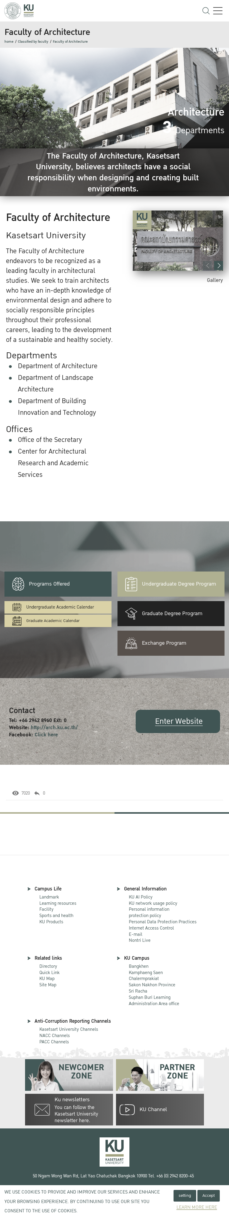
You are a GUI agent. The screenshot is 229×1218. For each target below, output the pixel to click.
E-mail (135, 934)
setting (185, 1195)
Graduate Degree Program (172, 613)
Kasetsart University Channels (68, 1029)
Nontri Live (140, 940)
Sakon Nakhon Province (152, 982)
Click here (46, 734)
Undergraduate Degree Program (179, 584)
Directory (48, 966)
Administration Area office (154, 1000)
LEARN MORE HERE (197, 1207)
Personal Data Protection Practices (162, 921)
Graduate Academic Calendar (53, 620)
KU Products (51, 921)
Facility (46, 909)
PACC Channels (54, 1041)
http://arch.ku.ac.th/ (54, 727)
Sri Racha (138, 991)
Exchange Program (164, 643)
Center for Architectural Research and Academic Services (53, 463)
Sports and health (56, 915)
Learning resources (57, 903)
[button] (218, 265)
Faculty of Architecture (70, 41)
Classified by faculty (33, 41)
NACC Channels (54, 1035)
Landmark (49, 897)
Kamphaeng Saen (146, 972)
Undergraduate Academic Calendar (60, 607)
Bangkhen (138, 966)
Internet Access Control (151, 928)
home (8, 41)
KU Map (47, 978)
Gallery (215, 280)
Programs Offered (49, 584)
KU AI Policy (141, 897)
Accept (208, 1195)
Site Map (47, 984)
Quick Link (49, 972)
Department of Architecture (58, 366)
